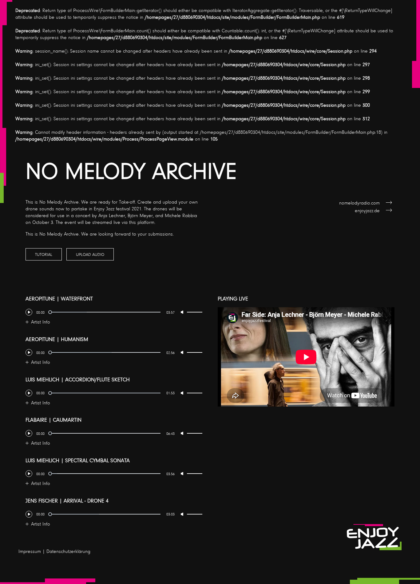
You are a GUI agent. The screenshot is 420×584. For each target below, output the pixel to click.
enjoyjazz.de (367, 210)
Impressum (29, 551)
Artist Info (40, 322)
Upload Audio (90, 254)
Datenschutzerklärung (68, 551)
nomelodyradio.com (359, 203)
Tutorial (43, 254)
